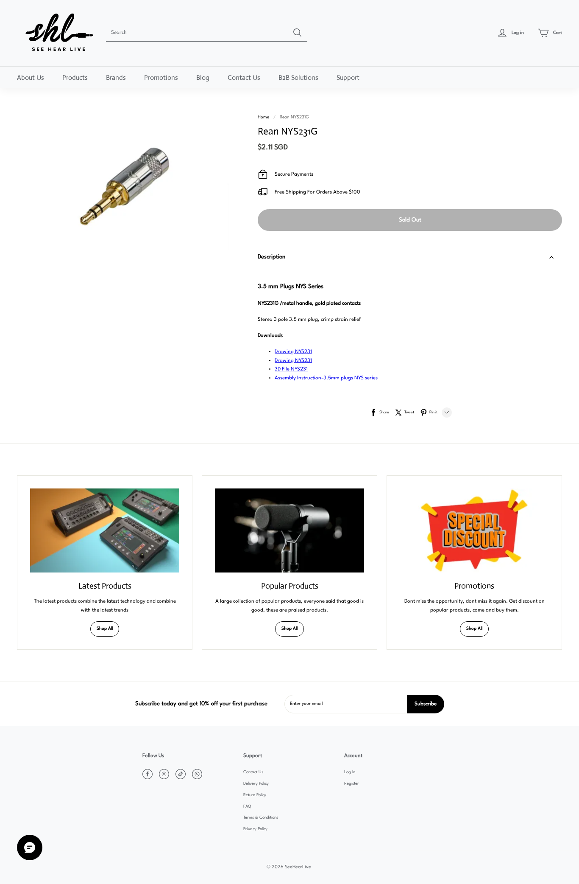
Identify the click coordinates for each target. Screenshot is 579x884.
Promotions (161, 77)
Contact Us (244, 77)
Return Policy (254, 795)
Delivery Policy (256, 784)
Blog (202, 77)
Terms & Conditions (260, 817)
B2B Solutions (298, 77)
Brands (116, 77)
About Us (30, 77)
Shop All (105, 628)
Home (263, 117)
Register (351, 784)
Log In (349, 772)
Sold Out (410, 220)
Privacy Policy (255, 829)
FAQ (247, 806)
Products (75, 77)
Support (348, 77)
